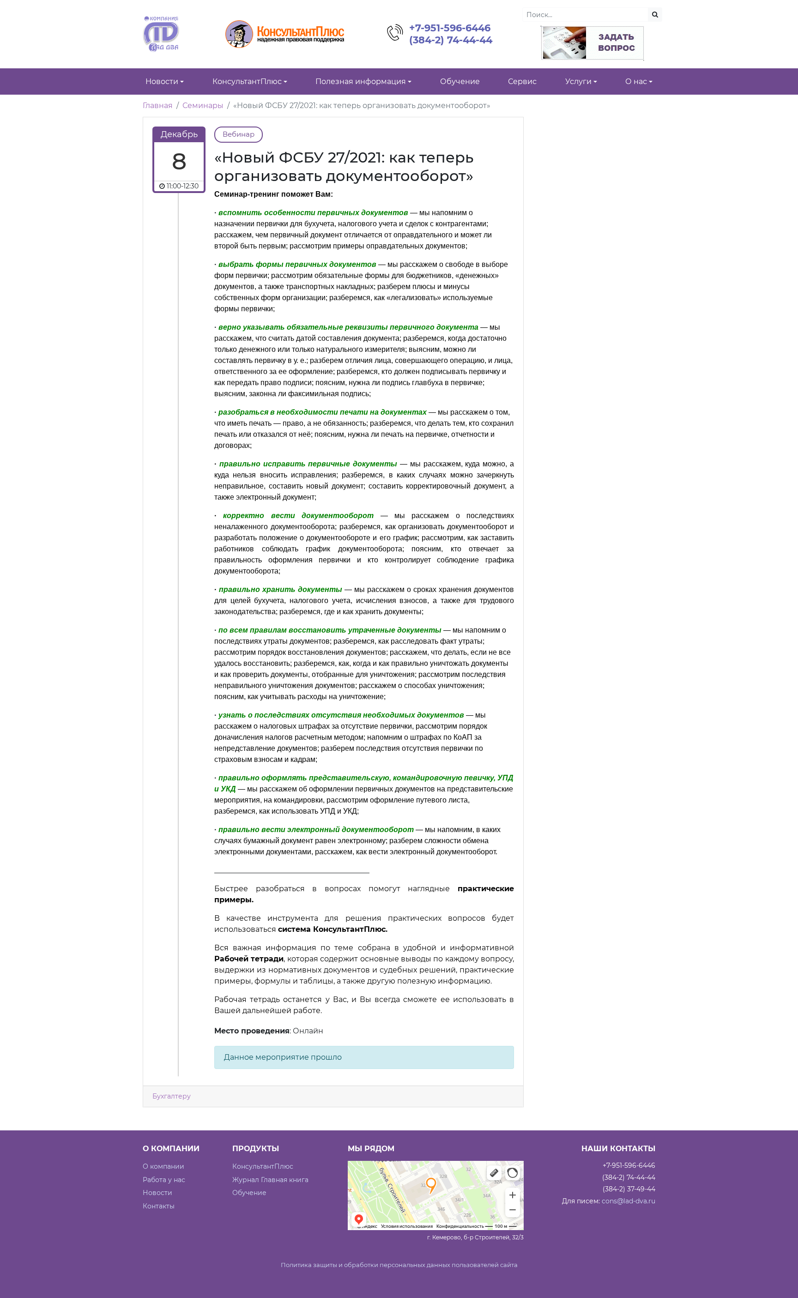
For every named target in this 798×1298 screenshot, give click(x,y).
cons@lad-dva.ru (628, 1201)
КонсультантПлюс (262, 1166)
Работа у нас (164, 1180)
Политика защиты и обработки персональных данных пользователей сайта (399, 1265)
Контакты (159, 1206)
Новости (157, 1193)
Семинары (203, 105)
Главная (158, 105)
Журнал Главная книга (270, 1180)
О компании (163, 1166)
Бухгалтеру (171, 1096)
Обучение (249, 1193)
